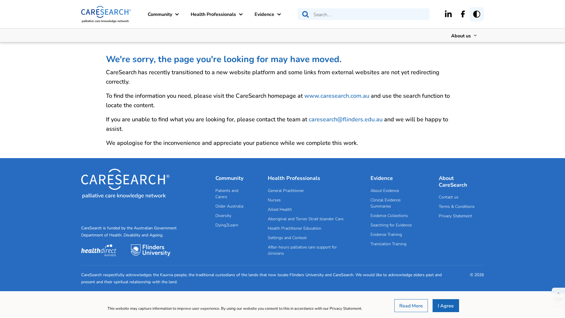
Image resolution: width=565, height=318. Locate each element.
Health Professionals (213, 14)
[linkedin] (448, 13)
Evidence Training (386, 234)
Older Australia (229, 206)
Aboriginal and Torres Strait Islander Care (305, 218)
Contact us (448, 197)
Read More (411, 305)
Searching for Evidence (391, 225)
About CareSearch (453, 181)
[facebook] (463, 13)
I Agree (446, 305)
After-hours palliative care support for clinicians (302, 250)
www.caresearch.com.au (336, 96)
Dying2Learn (226, 225)
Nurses (274, 200)
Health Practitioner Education (294, 228)
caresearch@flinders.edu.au (346, 119)
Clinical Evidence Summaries (385, 203)
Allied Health (280, 209)
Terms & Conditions (457, 206)
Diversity (223, 215)
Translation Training (388, 243)
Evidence (264, 14)
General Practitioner (286, 190)
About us (461, 35)
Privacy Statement (455, 215)
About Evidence (384, 190)
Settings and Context (287, 237)
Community (160, 14)
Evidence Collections (389, 215)
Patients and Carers (226, 193)
